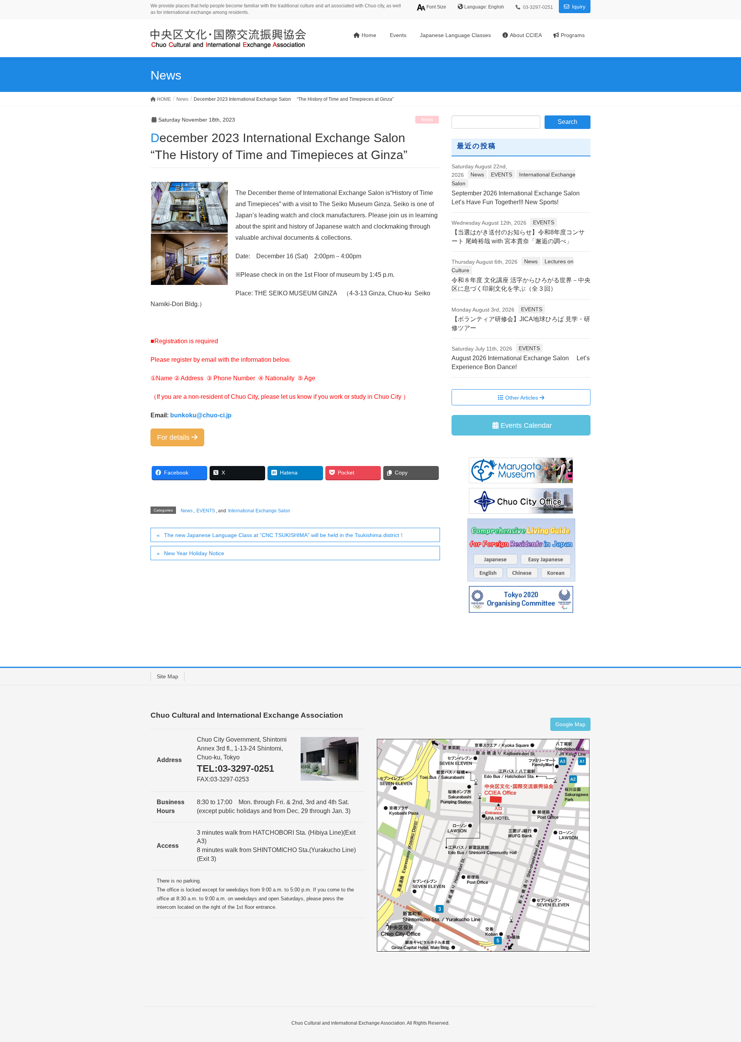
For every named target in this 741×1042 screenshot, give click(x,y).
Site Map (167, 676)
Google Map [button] (570, 724)
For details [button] (174, 437)
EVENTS (205, 510)
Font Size (435, 7)
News (427, 119)
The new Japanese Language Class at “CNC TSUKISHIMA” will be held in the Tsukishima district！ (284, 535)
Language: (476, 7)
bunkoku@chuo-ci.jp (201, 415)
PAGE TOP (717, 1004)
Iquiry (578, 6)
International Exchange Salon (259, 510)
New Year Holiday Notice (194, 553)
